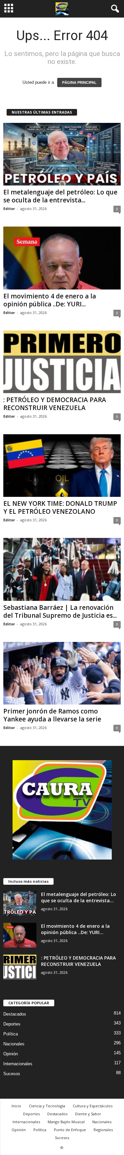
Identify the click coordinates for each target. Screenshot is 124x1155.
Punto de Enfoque (70, 1129)
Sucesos (11, 1073)
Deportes (12, 1024)
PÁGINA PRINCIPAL (79, 82)
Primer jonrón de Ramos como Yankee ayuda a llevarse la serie (52, 715)
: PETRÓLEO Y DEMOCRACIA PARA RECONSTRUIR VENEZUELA (54, 403)
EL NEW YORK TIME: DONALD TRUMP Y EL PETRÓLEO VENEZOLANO (60, 507)
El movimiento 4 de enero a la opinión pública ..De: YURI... (49, 300)
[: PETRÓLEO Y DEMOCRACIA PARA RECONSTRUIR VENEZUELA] (62, 362)
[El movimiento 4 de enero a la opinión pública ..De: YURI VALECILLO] (62, 258)
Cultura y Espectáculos (92, 1105)
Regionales (103, 1129)
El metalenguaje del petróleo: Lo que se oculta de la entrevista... (60, 196)
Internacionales (17, 1063)
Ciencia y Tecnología (47, 1105)
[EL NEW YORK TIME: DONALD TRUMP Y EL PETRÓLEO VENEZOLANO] (62, 465)
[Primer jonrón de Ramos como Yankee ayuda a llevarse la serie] (62, 673)
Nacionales (13, 1043)
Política (10, 1033)
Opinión (10, 1053)
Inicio (16, 1105)
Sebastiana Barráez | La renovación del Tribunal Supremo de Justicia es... (60, 611)
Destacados (14, 1014)
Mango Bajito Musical (66, 1121)
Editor (9, 208)
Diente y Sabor (88, 1113)
